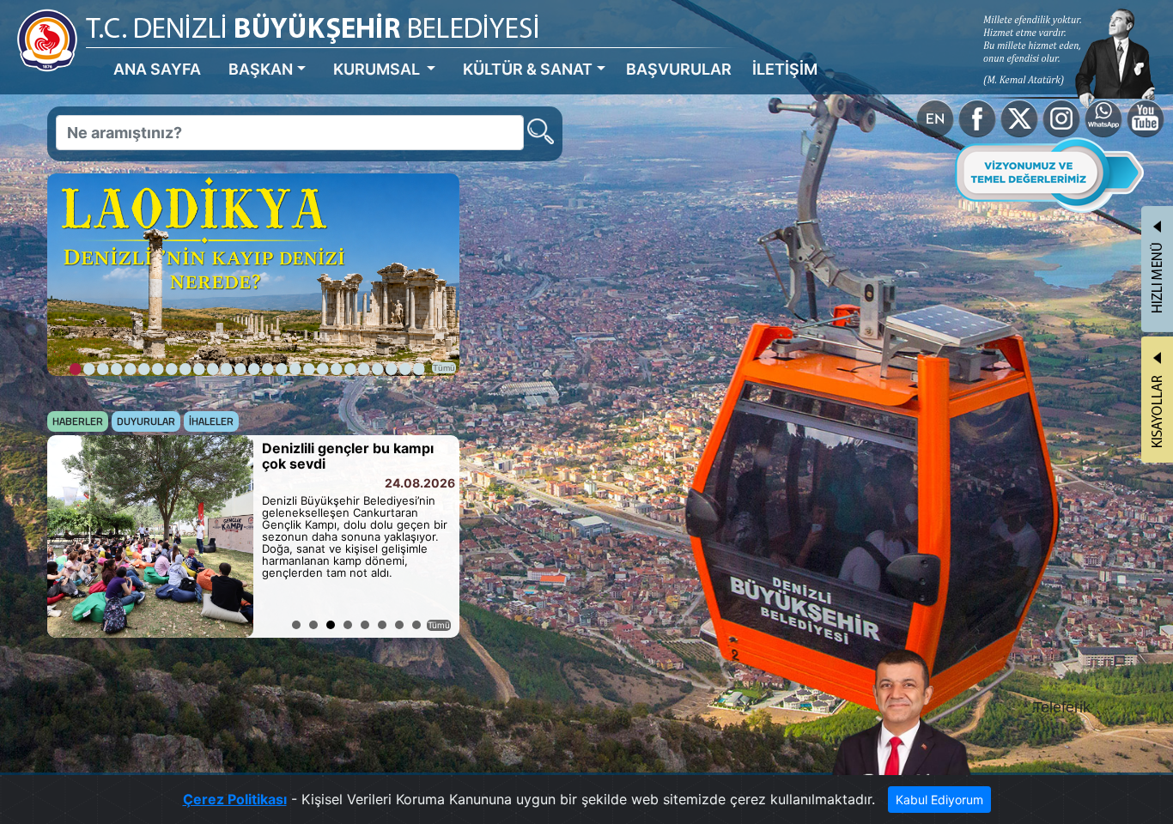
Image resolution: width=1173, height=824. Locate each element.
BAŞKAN (260, 69)
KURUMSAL (378, 69)
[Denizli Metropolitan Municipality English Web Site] (935, 116)
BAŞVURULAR (679, 69)
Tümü (444, 368)
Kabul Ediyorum (939, 799)
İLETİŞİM (784, 69)
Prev (69, 536)
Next (437, 536)
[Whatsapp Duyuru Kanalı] (1103, 116)
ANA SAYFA (157, 69)
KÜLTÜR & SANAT (528, 69)
